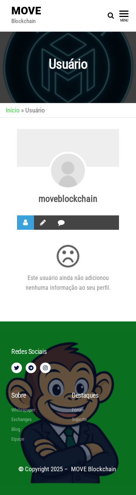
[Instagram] (45, 368)
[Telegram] (31, 368)
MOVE (26, 11)
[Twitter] (16, 368)
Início (13, 110)
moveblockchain (68, 199)
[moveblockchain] (68, 170)
